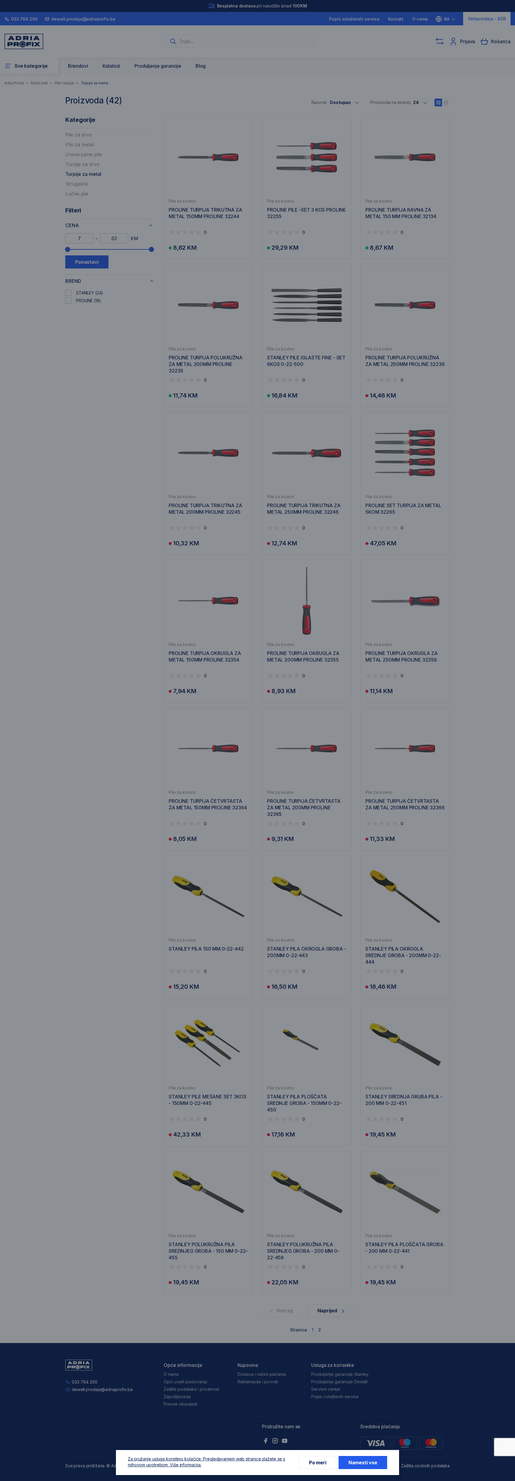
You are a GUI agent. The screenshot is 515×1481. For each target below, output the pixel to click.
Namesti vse (362, 1463)
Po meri (317, 1463)
